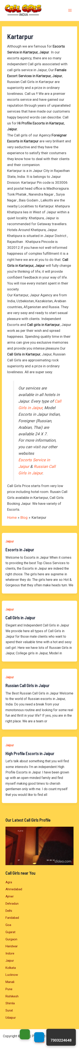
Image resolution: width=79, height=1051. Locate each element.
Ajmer (9, 896)
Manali (9, 982)
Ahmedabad (13, 889)
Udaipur (10, 1018)
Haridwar (11, 946)
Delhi (8, 911)
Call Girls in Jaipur (20, 617)
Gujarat (10, 932)
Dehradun (12, 903)
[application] (39, 846)
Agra (8, 882)
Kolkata (10, 968)
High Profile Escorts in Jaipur (29, 753)
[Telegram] (39, 1037)
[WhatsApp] (25, 1034)
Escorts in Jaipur (19, 549)
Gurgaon (11, 939)
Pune (8, 989)
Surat (9, 1010)
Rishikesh (12, 996)
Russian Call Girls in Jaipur (27, 685)
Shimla (10, 1003)
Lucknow (11, 975)
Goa (8, 925)
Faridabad (12, 918)
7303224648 (61, 1040)
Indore (9, 953)
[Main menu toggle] (70, 10)
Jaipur (9, 541)
